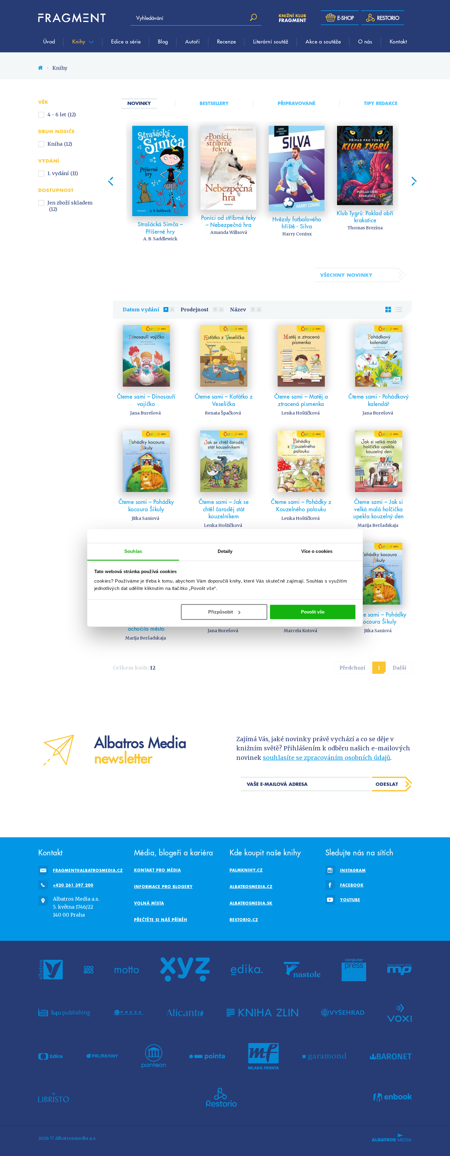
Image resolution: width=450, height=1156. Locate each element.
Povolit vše (312, 611)
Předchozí (352, 668)
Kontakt (398, 41)
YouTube (350, 900)
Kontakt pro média (157, 870)
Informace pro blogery (163, 886)
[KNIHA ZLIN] (262, 1012)
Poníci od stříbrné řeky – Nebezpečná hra (228, 221)
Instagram (353, 870)
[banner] (72, 18)
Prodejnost (194, 309)
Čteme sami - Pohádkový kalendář (378, 400)
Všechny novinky (346, 275)
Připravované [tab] (296, 103)
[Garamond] (324, 1056)
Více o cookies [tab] (316, 551)
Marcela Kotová (300, 630)
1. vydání (62, 173)
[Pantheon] (153, 1056)
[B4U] (64, 1012)
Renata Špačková (223, 413)
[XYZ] (185, 969)
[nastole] (302, 969)
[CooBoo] (89, 969)
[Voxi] (399, 1012)
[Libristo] (53, 1097)
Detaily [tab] (225, 551)
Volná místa (149, 903)
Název (238, 309)
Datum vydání (141, 309)
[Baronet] (391, 1056)
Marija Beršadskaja (378, 525)
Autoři (192, 41)
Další (399, 668)
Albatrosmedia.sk (251, 903)
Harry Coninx (297, 234)
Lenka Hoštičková (300, 413)
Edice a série (126, 41)
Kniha (59, 144)
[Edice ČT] (50, 1056)
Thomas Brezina (365, 228)
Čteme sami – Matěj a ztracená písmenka (301, 400)
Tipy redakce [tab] (380, 103)
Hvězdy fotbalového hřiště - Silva (296, 223)
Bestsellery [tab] (214, 103)
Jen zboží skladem (69, 206)
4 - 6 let (61, 114)
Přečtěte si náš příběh (160, 919)
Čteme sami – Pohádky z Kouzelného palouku (301, 505)
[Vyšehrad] (342, 1012)
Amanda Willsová (228, 232)
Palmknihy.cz (246, 870)
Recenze (226, 41)
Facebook (352, 885)
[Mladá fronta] (263, 1056)
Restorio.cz (244, 919)
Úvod (49, 41)
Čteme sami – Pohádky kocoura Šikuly (146, 505)
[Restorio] (221, 1097)
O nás (365, 41)
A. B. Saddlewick (160, 239)
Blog (163, 41)
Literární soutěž (270, 41)
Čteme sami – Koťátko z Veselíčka (224, 400)
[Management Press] (399, 969)
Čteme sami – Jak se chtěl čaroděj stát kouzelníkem (224, 509)
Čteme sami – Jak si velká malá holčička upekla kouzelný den (378, 509)
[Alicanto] (185, 1012)
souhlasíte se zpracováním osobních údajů (326, 757)
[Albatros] (50, 969)
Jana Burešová (145, 413)
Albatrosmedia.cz (251, 886)
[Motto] (126, 969)
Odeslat (387, 784)
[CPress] (128, 1012)
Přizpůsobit (220, 611)
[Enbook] (392, 1097)
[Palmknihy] (102, 1056)
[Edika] (247, 969)
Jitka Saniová (145, 518)
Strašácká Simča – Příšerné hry (160, 227)
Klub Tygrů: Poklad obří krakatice (365, 216)
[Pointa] (207, 1056)
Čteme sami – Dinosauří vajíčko (146, 400)
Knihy (79, 41)
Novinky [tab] (139, 103)
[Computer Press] (353, 969)
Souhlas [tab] (133, 551)
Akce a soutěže (323, 41)
